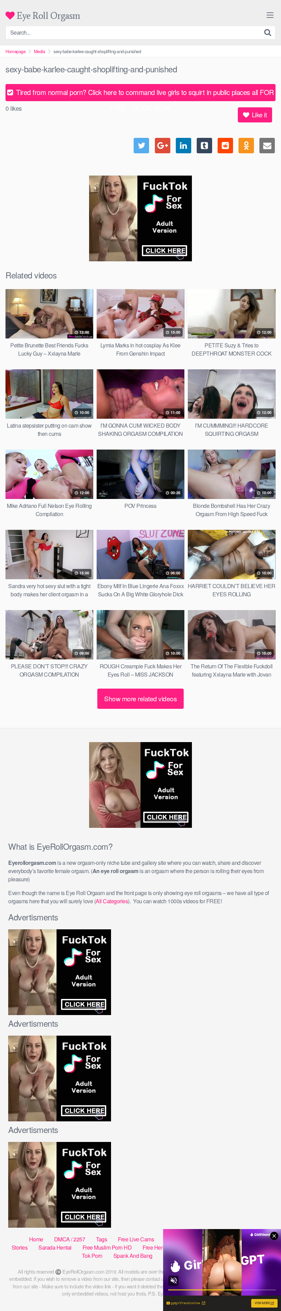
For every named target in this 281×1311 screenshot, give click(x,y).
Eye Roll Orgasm (47, 15)
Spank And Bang (132, 1256)
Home (36, 1239)
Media (39, 51)
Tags (101, 1239)
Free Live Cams (136, 1239)
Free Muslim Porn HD (107, 1247)
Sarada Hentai (55, 1247)
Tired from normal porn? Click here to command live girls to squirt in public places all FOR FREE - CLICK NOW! (144, 94)
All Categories (112, 901)
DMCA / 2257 (69, 1239)
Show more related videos (140, 698)
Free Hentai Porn (162, 1247)
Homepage (15, 51)
